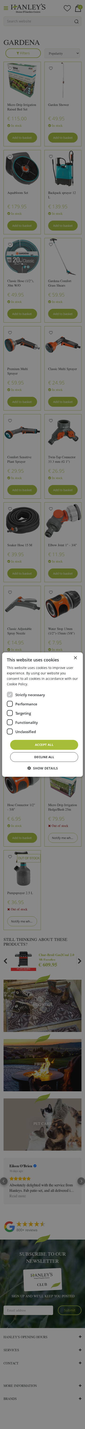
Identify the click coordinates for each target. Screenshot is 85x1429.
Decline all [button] (44, 757)
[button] (42, 768)
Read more (37, 684)
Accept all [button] (44, 745)
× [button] (75, 658)
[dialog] (42, 714)
